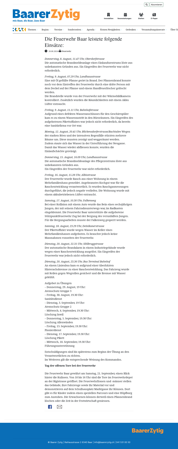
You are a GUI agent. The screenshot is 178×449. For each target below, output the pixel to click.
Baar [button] (19, 29)
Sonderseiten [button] (74, 29)
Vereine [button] (58, 29)
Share (50, 407)
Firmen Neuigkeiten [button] (110, 29)
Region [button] (45, 29)
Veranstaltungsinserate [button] (153, 29)
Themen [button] (32, 29)
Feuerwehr (66, 51)
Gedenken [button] (131, 29)
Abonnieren (156, 4)
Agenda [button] (90, 29)
